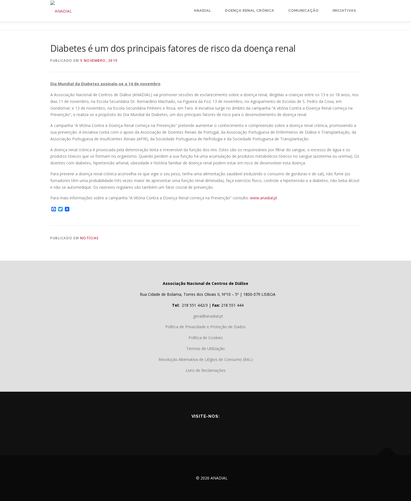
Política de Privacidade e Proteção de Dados (205, 326)
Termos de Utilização (205, 348)
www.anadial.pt (263, 197)
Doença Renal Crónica (249, 10)
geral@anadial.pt (208, 316)
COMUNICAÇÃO (303, 10)
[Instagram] (229, 428)
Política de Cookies (205, 337)
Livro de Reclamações (206, 370)
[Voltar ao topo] (387, 455)
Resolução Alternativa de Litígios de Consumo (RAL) (206, 359)
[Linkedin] (213, 428)
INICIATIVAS (344, 10)
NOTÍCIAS (89, 238)
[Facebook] (182, 428)
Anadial (202, 10)
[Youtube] (197, 428)
